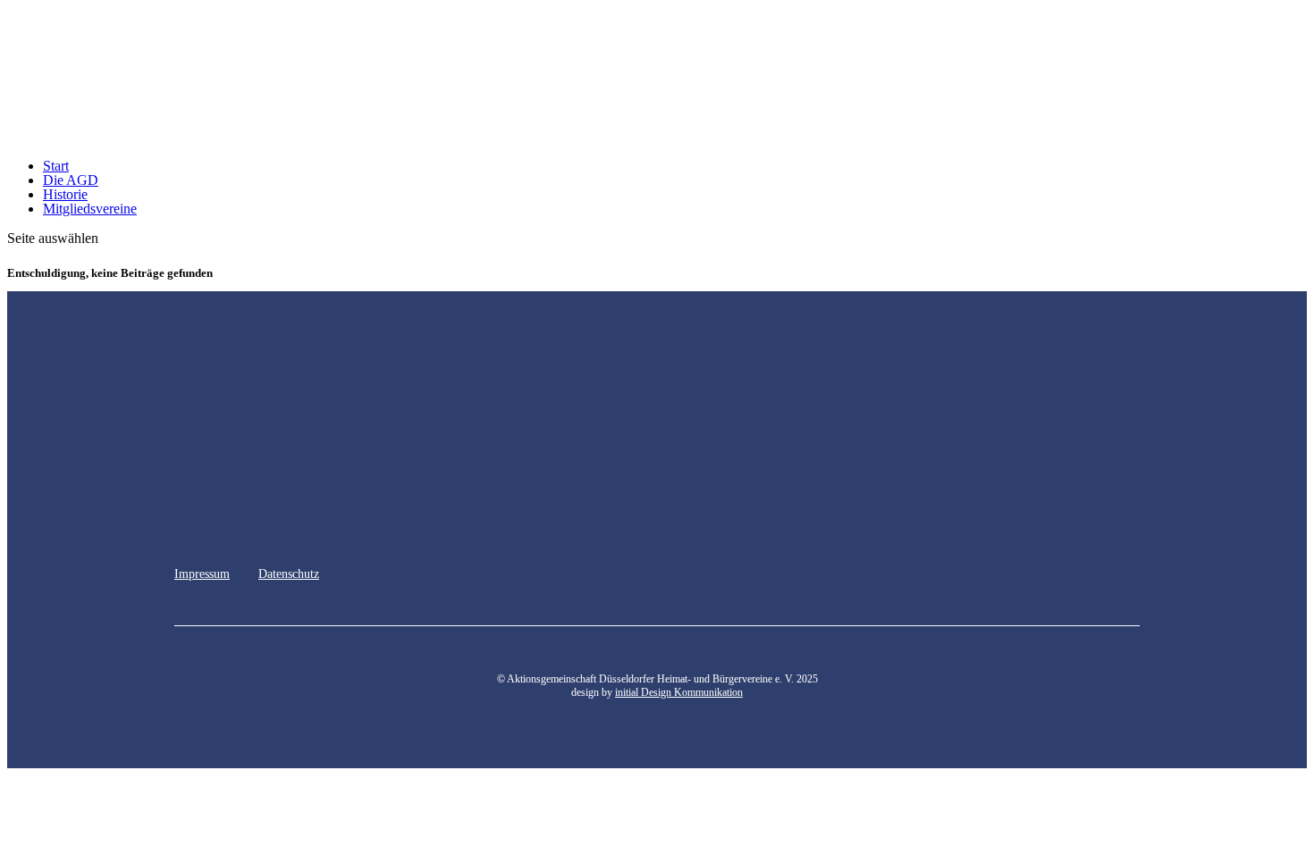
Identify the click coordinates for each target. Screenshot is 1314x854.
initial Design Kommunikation (679, 692)
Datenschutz (288, 574)
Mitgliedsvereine (90, 208)
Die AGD (70, 180)
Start (56, 165)
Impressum (202, 574)
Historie (65, 194)
